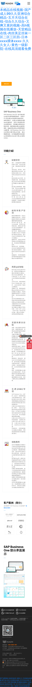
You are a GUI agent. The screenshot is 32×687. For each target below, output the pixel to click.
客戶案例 (4, 655)
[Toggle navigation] (28, 3)
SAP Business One (14, 619)
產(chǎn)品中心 (18, 653)
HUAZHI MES (23, 618)
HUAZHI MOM (14, 618)
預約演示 (6, 84)
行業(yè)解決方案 (6, 653)
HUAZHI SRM (22, 619)
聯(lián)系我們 (13, 655)
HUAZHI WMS (4, 619)
